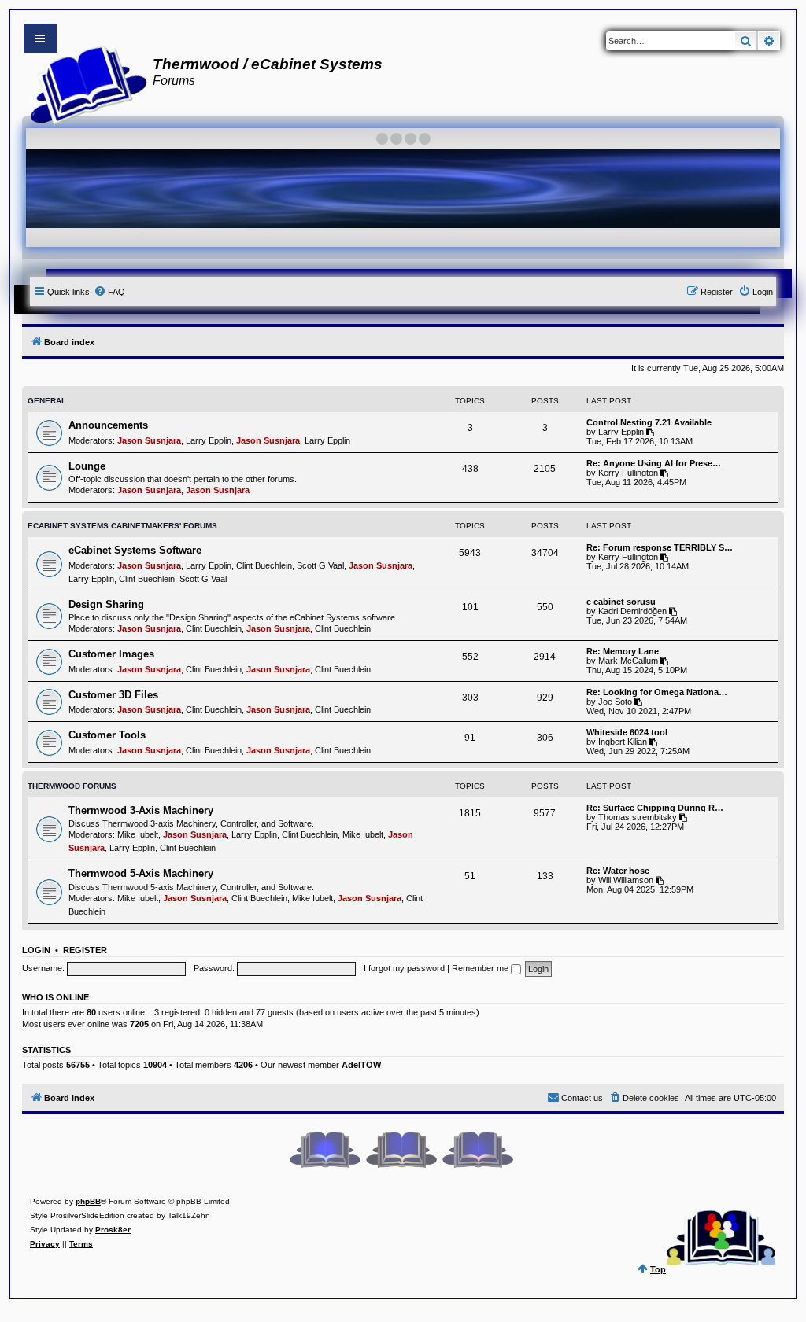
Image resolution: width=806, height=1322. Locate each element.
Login (36, 950)
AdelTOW (361, 1065)
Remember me (481, 968)
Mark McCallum (628, 660)
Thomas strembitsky (637, 817)
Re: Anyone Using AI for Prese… (653, 463)
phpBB (88, 1201)
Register (85, 950)
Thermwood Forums (72, 786)
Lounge (86, 466)
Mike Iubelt (137, 834)
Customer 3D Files (113, 695)
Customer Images (111, 654)
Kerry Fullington (628, 472)
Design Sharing (106, 604)
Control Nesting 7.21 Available (649, 422)
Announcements (108, 425)
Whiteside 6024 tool (626, 732)
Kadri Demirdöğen (632, 611)
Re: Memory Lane (622, 651)
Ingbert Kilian (622, 741)
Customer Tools (107, 735)
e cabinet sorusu (621, 601)
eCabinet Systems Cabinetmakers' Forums (122, 525)
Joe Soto (615, 701)
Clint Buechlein (264, 565)
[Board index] (84, 83)
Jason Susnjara (149, 440)
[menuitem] (109, 291)
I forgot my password (404, 968)
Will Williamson (625, 880)
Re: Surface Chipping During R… (654, 807)
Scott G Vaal (320, 565)
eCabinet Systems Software (135, 550)
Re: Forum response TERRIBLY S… (659, 547)
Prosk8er (113, 1229)
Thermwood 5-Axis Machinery (140, 873)
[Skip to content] (40, 38)
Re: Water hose (617, 870)
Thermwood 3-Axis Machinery (140, 810)
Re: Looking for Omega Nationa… (656, 692)
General (47, 400)
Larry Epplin (208, 440)
